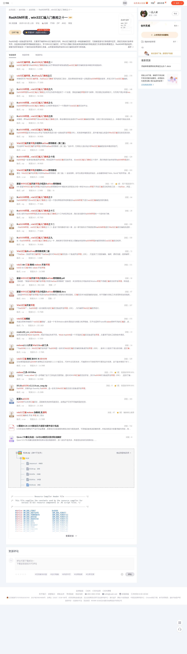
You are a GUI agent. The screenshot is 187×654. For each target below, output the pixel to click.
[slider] (21, 574)
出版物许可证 (77, 601)
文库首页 (12, 10)
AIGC (64, 23)
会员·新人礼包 (140, 3)
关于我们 (42, 594)
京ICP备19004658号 (38, 597)
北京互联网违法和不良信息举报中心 (96, 597)
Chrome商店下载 (152, 597)
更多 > (176, 26)
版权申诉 (68, 601)
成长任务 (161, 3)
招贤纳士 (51, 594)
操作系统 (22, 10)
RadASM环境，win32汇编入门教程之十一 (38, 17)
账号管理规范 (163, 597)
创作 (177, 3)
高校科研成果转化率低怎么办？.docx (156, 66)
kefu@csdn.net (111, 594)
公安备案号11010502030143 (19, 597)
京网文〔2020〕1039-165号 (57, 597)
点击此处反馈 (146, 85)
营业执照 (87, 601)
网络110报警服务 (123, 597)
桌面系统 (32, 10)
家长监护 (113, 597)
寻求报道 (70, 594)
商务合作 (60, 594)
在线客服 (125, 594)
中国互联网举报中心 (137, 597)
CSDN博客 (107, 591)
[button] (131, 47)
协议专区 (79, 594)
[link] (12, 10)
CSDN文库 (96, 591)
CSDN (88, 591)
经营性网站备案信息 (75, 597)
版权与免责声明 (175, 597)
